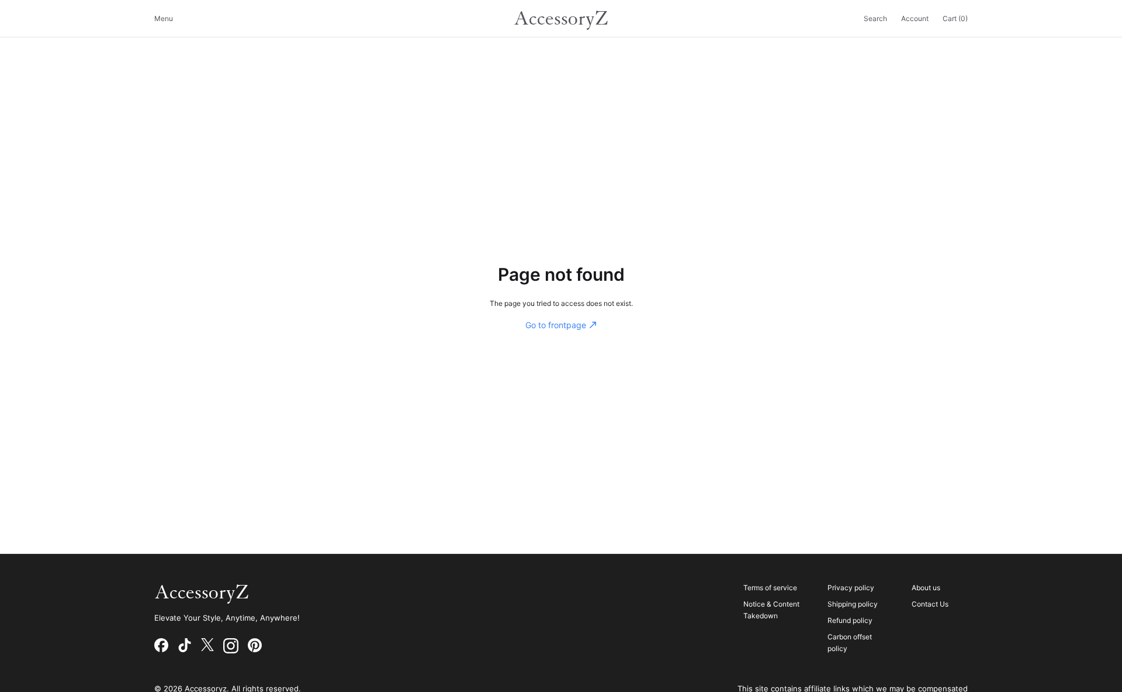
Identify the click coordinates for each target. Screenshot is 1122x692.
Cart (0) (955, 18)
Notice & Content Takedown (771, 610)
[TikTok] (185, 645)
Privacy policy (850, 587)
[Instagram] (230, 645)
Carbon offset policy (849, 642)
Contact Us (930, 604)
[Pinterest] (255, 645)
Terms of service (770, 587)
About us (926, 587)
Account (915, 18)
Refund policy (849, 620)
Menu (163, 18)
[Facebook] (161, 645)
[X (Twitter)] (207, 645)
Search (875, 18)
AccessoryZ (561, 18)
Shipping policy (852, 604)
